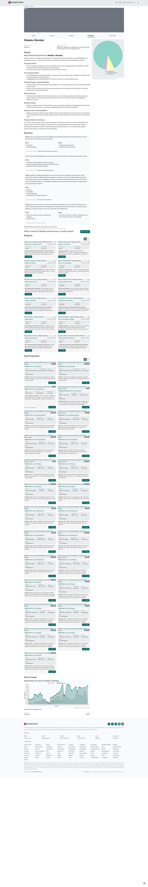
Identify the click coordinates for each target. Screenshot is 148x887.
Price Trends (112, 35)
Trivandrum (105, 757)
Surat (69, 757)
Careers (62, 736)
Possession (43, 369)
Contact (29, 256)
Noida (48, 744)
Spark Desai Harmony (31, 338)
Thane (62, 208)
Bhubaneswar (105, 751)
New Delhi (38, 744)
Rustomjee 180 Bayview (65, 419)
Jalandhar (71, 753)
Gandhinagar (72, 749)
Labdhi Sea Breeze (30, 263)
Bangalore (49, 746)
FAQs (43, 736)
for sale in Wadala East (34, 389)
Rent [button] (120, 2)
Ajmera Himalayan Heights (66, 319)
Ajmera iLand (50, 177)
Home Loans (27, 738)
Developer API (46, 738)
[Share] (55, 242)
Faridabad (82, 744)
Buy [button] (116, 2)
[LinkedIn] (115, 724)
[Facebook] (109, 724)
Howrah (37, 749)
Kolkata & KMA (117, 746)
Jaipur (59, 753)
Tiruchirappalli (94, 757)
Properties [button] (91, 35)
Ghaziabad (94, 744)
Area (49, 369)
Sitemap (97, 738)
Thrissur (82, 757)
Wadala (51, 55)
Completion (44, 246)
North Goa (60, 751)
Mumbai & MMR (106, 744)
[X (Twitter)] (112, 724)
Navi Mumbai (38, 746)
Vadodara (115, 757)
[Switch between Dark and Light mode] (144, 883)
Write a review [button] (85, 231)
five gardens (50, 136)
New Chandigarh (39, 751)
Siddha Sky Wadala (30, 515)
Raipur (37, 757)
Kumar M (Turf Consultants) (44, 199)
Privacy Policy (81, 738)
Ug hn (34, 407)
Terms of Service (64, 738)
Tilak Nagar (74, 48)
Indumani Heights (29, 419)
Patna (103, 755)
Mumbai (26, 6)
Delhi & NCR (27, 744)
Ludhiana (26, 755)
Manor (69, 47)
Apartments (27, 47)
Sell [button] (124, 2)
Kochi (92, 753)
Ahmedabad (49, 749)
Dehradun (27, 753)
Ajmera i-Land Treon (64, 244)
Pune (103, 746)
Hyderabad (71, 746)
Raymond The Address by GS (33, 244)
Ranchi (59, 757)
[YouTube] (122, 724)
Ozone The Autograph (64, 263)
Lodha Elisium (29, 319)
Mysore (59, 755)
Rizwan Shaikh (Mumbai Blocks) (46, 170)
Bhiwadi (82, 751)
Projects (71, 35)
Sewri (79, 48)
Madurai (37, 755)
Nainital (82, 755)
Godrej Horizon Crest (31, 281)
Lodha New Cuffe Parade (65, 300)
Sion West (68, 48)
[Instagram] (119, 724)
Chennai (59, 746)
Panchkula (116, 749)
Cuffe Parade (42, 177)
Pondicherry (116, 755)
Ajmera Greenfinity (63, 443)
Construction (28, 246)
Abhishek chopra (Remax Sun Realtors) (48, 151)
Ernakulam (38, 753)
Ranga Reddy (94, 746)
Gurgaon (70, 744)
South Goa (71, 751)
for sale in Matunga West (35, 415)
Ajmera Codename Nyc (65, 281)
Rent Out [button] (129, 2)
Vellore (26, 759)
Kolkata (26, 749)
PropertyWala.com (37, 771)
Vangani (66, 47)
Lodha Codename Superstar (66, 338)
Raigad (26, 757)
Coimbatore (116, 751)
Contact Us (116, 736)
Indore (48, 753)
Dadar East (62, 48)
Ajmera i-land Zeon (30, 300)
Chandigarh (83, 749)
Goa (47, 751)
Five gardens (54, 181)
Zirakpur (26, 751)
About (33, 35)
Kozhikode (105, 753)
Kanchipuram (83, 753)
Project (27, 369)
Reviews (52, 35)
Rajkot (48, 757)
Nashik (93, 755)
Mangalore (49, 755)
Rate (26, 372)
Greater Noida (61, 744)
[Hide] (25, 242)
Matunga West (75, 47)
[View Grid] (85, 238)
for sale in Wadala (33, 366)
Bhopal (93, 751)
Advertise (115, 738)
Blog (78, 736)
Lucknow (115, 753)
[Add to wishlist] (40, 242)
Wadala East (60, 47)
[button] (134, 2)
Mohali (103, 749)
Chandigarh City (95, 749)
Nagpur (70, 755)
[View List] (88, 238)
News (96, 736)
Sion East (82, 47)
